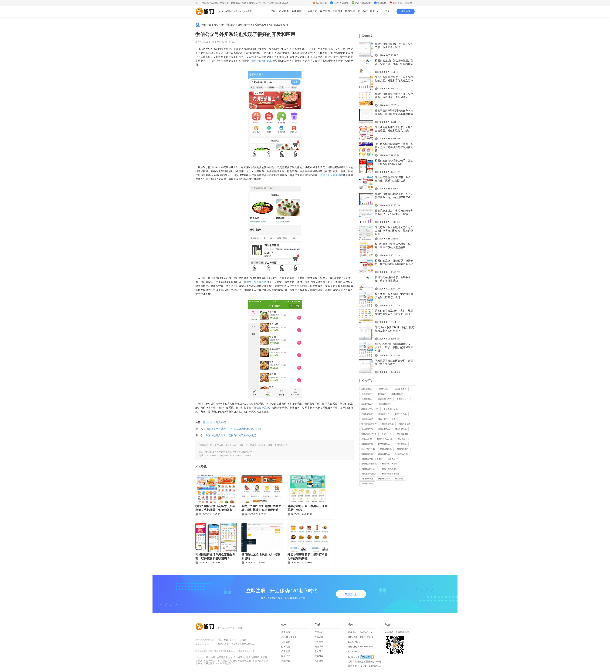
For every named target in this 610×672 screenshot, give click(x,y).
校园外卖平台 (367, 444)
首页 (274, 11)
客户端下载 (321, 3)
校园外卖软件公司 (369, 469)
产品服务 (284, 11)
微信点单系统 (261, 407)
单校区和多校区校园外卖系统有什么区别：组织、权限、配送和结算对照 (394, 347)
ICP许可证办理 (341, 3)
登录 (387, 11)
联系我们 (285, 656)
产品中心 (319, 632)
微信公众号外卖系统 (262, 60)
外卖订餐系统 (367, 399)
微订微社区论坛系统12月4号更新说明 (260, 556)
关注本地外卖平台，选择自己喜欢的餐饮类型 (231, 435)
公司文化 (285, 646)
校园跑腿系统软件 (369, 474)
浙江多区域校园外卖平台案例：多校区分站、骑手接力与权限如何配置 (394, 147)
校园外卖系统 (387, 424)
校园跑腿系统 (402, 449)
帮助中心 (285, 661)
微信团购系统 (386, 449)
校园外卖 (350, 11)
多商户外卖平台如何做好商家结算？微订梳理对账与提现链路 (261, 507)
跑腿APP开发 (402, 434)
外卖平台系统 (401, 414)
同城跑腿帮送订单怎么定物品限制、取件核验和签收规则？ (215, 556)
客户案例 (325, 11)
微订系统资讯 (228, 25)
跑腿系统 (382, 394)
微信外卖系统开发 (369, 424)
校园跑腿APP (393, 459)
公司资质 (285, 651)
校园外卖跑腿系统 (389, 469)
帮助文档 (381, 3)
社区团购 (319, 642)
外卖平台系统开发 (384, 439)
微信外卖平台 (384, 478)
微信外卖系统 (401, 429)
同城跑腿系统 (367, 404)
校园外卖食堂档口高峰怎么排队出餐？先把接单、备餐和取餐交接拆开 (215, 508)
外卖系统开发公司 (391, 409)
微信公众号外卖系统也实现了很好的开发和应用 (263, 25)
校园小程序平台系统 (386, 419)
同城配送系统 (367, 414)
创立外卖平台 (367, 429)
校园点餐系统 (367, 389)
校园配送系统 (367, 478)
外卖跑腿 (337, 11)
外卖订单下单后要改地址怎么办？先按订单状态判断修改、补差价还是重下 (394, 230)
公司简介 (285, 642)
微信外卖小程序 (385, 399)
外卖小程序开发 (368, 449)
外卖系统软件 (402, 399)
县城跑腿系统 (397, 394)
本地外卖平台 (401, 389)
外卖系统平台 (384, 414)
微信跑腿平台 (403, 439)
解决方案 (296, 11)
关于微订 (362, 11)
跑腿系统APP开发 (368, 434)
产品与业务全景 (363, 3)
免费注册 (405, 11)
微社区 (318, 651)
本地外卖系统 (401, 444)
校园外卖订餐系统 (389, 464)
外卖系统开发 (367, 394)
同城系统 (319, 646)
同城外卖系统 (404, 424)
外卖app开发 (366, 439)
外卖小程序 (386, 434)
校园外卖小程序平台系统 (371, 459)
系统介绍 (312, 11)
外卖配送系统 (384, 389)
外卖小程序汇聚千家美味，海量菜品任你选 (308, 507)
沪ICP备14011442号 (246, 651)
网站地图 (210, 657)
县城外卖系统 (367, 419)
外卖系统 (399, 478)
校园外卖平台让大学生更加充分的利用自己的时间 (233, 428)
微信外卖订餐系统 (369, 464)
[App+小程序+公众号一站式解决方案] (204, 11)
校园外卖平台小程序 (370, 409)
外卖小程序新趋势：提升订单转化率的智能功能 (308, 556)
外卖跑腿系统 (384, 404)
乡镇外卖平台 (367, 483)
